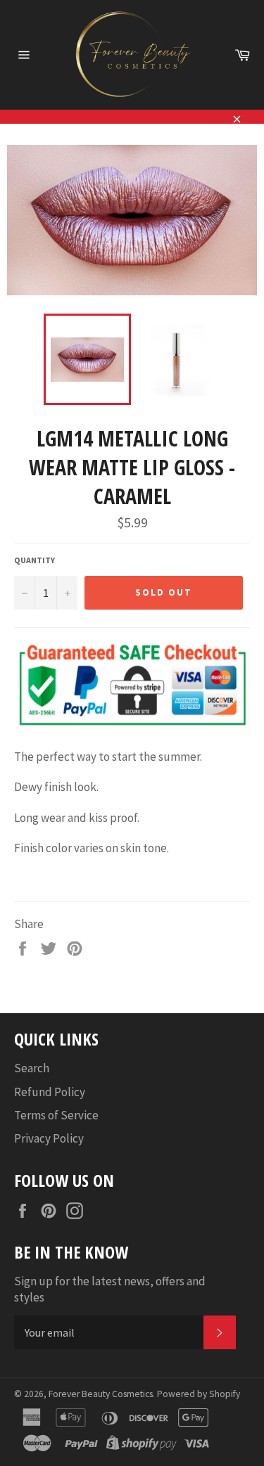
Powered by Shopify (198, 1394)
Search (31, 1068)
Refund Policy (49, 1092)
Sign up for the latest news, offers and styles (110, 1289)
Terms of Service (56, 1115)
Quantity (34, 560)
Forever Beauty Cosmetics (101, 1394)
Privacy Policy (49, 1138)
